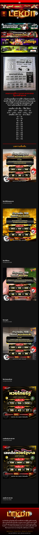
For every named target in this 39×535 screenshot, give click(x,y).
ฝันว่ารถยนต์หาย (7, 379)
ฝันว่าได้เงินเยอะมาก (8, 201)
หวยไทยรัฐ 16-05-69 (8, 439)
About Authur (10, 531)
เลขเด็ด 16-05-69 (7, 498)
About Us (30, 531)
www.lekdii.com (27, 533)
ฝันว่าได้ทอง (6, 261)
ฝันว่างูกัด (5, 320)
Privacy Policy (17, 531)
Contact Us (24, 531)
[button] (19, 2)
